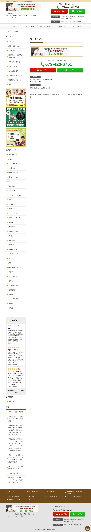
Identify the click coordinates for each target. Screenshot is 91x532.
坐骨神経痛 (12, 227)
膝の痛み (11, 245)
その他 (10, 308)
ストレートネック (14, 218)
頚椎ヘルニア (12, 186)
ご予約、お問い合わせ (77, 26)
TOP (13, 26)
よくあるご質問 (13, 71)
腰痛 (9, 263)
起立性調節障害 (13, 285)
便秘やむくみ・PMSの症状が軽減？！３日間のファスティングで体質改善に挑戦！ (15, 458)
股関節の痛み (12, 249)
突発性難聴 (12, 168)
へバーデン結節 (13, 299)
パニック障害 (12, 276)
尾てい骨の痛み (13, 231)
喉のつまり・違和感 (14, 267)
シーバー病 (12, 204)
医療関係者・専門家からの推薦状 (15, 56)
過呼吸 (10, 281)
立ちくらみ (12, 199)
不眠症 (10, 303)
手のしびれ (12, 190)
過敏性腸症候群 (13, 172)
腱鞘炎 (10, 236)
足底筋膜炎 (12, 208)
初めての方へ (29, 26)
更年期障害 (12, 290)
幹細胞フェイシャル (14, 80)
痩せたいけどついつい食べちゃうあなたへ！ (15, 467)
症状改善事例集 (13, 473)
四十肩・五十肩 (13, 254)
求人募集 (11, 401)
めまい (10, 159)
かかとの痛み (12, 213)
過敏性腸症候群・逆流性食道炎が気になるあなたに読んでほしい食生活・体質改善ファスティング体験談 (15, 430)
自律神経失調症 (13, 154)
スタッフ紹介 (12, 66)
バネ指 (10, 294)
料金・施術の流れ (45, 26)
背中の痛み (12, 240)
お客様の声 (61, 26)
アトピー (11, 272)
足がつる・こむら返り (15, 195)
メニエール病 (12, 163)
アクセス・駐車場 (14, 62)
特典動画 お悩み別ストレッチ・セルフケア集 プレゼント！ (15, 480)
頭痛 (9, 181)
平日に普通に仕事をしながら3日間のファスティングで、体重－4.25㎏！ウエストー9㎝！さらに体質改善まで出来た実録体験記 (15, 444)
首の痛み (11, 222)
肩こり (10, 258)
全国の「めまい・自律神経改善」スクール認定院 (15, 419)
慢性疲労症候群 (13, 177)
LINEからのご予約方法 (15, 412)
